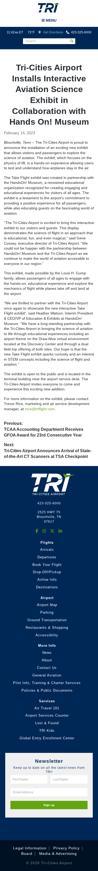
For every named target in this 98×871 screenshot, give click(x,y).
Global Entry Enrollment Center (47, 738)
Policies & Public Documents (47, 690)
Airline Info (47, 580)
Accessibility (47, 635)
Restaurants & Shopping (47, 628)
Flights (47, 543)
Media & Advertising (58, 853)
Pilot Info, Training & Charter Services (47, 683)
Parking (47, 612)
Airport (47, 598)
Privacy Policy (66, 848)
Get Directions (52, 32)
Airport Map (47, 605)
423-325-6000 (80, 32)
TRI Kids (47, 731)
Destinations (47, 587)
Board (26, 853)
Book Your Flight (47, 565)
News (47, 653)
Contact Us (47, 668)
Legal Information (30, 848)
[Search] (72, 40)
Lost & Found (47, 723)
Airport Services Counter (47, 715)
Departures (46, 557)
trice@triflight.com (40, 409)
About (47, 660)
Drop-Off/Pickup (47, 572)
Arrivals (47, 550)
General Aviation (46, 675)
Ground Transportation (47, 620)
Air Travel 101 (46, 708)
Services (47, 701)
